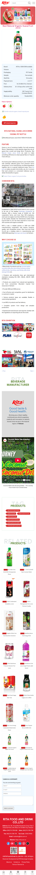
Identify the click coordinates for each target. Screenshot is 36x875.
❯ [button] (32, 15)
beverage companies (25, 211)
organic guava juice (12, 516)
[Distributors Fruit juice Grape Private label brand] (26, 651)
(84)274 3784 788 (28, 830)
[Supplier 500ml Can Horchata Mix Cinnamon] (9, 620)
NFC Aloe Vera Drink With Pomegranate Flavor (9, 572)
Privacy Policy (26, 862)
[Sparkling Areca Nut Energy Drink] (26, 620)
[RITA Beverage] (5, 3)
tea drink (13, 270)
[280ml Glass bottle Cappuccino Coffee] (26, 682)
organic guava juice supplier (14, 522)
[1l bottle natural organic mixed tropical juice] (15, 111)
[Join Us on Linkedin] (19, 843)
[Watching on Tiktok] (16, 843)
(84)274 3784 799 (12, 833)
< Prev (4, 371)
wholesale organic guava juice (14, 525)
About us (9, 862)
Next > (32, 371)
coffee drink (5, 270)
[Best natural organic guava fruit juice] (26, 739)
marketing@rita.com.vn (20, 836)
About (25, 873)
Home (3, 873)
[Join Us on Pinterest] (23, 843)
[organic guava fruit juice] (14, 176)
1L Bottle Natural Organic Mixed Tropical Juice (10, 770)
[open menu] (33, 3)
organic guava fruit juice (24, 513)
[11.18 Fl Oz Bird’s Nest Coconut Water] (26, 557)
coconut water (25, 266)
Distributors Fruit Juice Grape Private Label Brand (26, 666)
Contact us (17, 862)
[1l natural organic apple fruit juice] (4, 106)
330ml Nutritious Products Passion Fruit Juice (10, 666)
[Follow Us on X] (27, 843)
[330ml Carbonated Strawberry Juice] (9, 589)
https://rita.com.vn (20, 840)
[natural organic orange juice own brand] (4, 117)
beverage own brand (20, 233)
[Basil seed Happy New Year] (9, 682)
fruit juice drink (25, 268)
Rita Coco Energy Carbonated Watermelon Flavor (9, 728)
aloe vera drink (15, 268)
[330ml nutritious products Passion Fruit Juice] (9, 651)
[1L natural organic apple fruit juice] (9, 739)
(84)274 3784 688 (12, 830)
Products (18, 873)
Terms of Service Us (18, 864)
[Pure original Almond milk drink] (26, 712)
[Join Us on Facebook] (8, 843)
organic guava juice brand (13, 519)
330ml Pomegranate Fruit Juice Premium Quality (26, 604)
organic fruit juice (11, 513)
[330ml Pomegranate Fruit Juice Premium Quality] (26, 589)
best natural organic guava (13, 510)
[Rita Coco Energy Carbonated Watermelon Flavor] (9, 712)
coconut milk (6, 268)
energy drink (6, 272)
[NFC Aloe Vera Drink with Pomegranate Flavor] (9, 557)
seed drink (19, 270)
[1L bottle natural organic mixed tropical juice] (9, 760)
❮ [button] (3, 15)
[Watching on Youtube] (12, 843)
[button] (14, 22)
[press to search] (29, 3)
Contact (32, 873)
